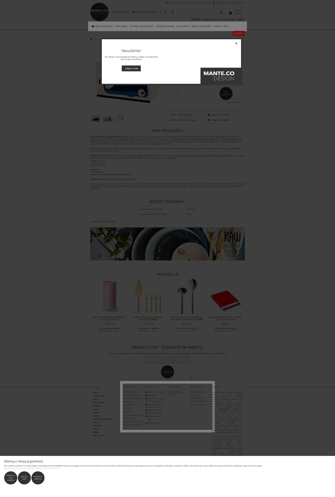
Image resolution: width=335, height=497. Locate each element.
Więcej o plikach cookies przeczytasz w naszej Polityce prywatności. (32, 468)
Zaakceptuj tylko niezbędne (11, 478)
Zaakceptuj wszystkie (38, 478)
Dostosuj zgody (24, 478)
